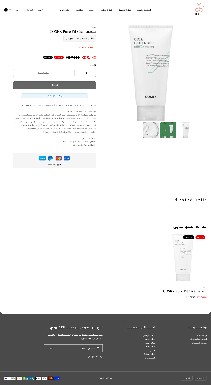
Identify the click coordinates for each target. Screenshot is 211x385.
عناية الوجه (150, 343)
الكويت (40, 10)
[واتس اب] (92, 356)
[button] (124, 9)
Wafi (101, 378)
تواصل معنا (202, 335)
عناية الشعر (150, 346)
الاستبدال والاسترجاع (198, 339)
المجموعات (150, 357)
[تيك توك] (97, 356)
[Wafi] (199, 10)
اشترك (50, 348)
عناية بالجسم (149, 335)
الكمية (93, 65)
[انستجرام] (101, 356)
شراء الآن (54, 85)
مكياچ (152, 350)
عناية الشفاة (149, 354)
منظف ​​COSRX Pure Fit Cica (185, 291)
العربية (30, 10)
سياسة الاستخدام (199, 343)
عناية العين (150, 339)
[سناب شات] (88, 356)
